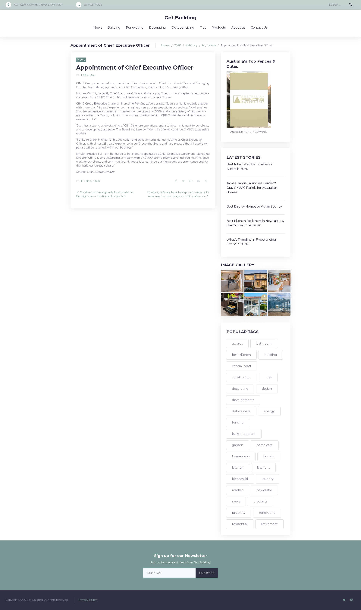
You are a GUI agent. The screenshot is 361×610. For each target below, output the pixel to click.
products (260, 501)
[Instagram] (351, 600)
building (86, 181)
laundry (268, 479)
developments (243, 400)
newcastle (264, 490)
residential (240, 524)
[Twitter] (344, 600)
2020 (177, 45)
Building (114, 27)
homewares (241, 456)
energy (269, 411)
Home (165, 45)
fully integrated (244, 434)
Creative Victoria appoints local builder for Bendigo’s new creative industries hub (105, 194)
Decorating (157, 27)
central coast (241, 366)
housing (269, 456)
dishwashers (241, 411)
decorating (240, 388)
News (98, 27)
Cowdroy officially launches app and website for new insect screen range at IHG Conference (179, 194)
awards (237, 343)
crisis (268, 377)
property (238, 513)
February (191, 45)
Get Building (180, 18)
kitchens (263, 467)
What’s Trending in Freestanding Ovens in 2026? (251, 242)
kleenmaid (240, 479)
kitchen (237, 467)
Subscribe (206, 573)
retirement (269, 524)
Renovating (134, 27)
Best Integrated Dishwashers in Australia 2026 (250, 167)
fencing (237, 422)
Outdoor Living (182, 27)
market (237, 490)
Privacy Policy (88, 600)
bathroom (264, 343)
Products (219, 27)
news (96, 181)
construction (241, 377)
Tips (203, 27)
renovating (267, 513)
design (267, 388)
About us (238, 27)
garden (237, 445)
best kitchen (241, 355)
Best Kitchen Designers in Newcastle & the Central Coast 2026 (255, 223)
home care (265, 445)
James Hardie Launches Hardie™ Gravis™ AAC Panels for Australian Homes (252, 187)
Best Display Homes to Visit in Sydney (254, 206)
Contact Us (259, 27)
